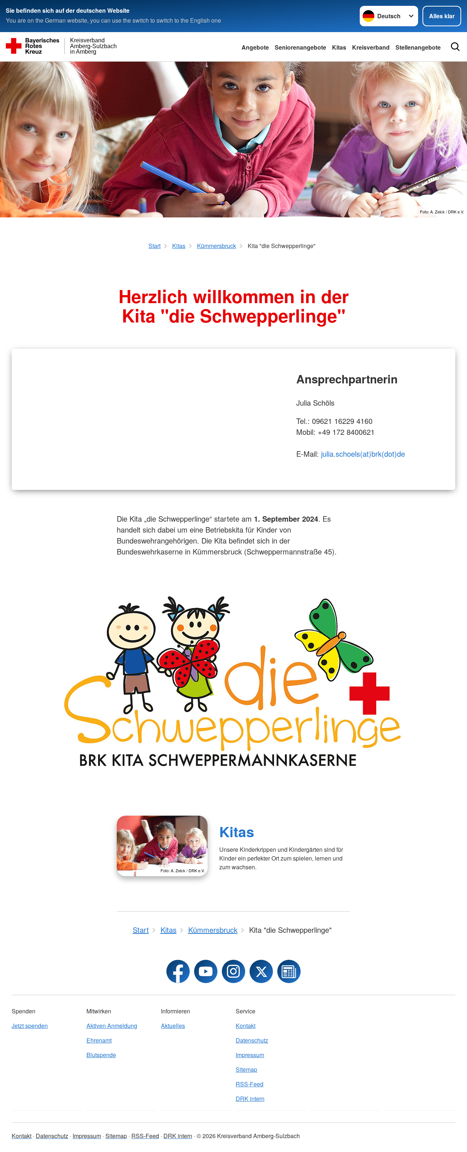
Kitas (339, 47)
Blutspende (101, 1055)
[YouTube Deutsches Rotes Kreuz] (205, 971)
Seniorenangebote (300, 47)
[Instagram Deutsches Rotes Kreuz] (233, 971)
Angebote (255, 47)
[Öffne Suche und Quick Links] (455, 47)
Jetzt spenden (30, 1025)
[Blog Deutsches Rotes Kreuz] (289, 971)
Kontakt (245, 1025)
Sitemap (246, 1069)
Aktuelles (173, 1025)
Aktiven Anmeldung (111, 1025)
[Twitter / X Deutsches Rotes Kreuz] (261, 971)
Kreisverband (371, 47)
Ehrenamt (99, 1040)
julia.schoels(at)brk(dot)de (363, 453)
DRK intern (250, 1098)
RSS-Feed (249, 1084)
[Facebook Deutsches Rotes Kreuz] (178, 971)
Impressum (250, 1055)
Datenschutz (252, 1040)
